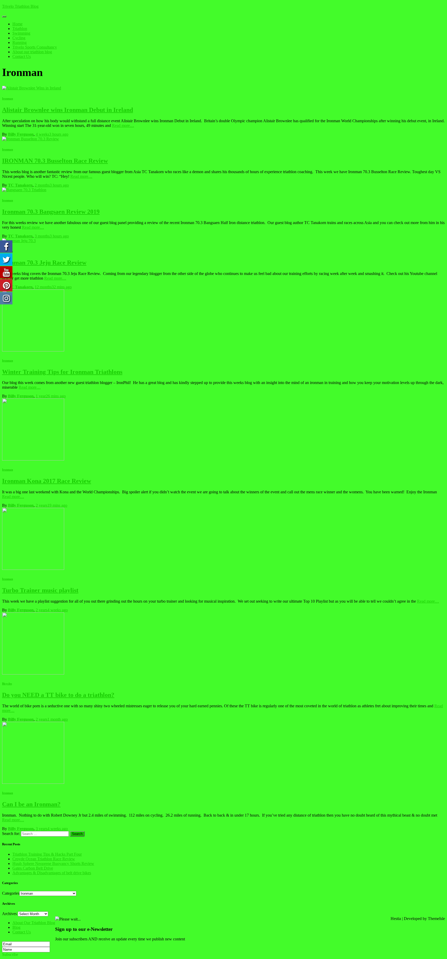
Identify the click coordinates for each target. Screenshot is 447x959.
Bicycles (7, 683)
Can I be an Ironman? (31, 804)
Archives (9, 913)
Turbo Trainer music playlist (40, 590)
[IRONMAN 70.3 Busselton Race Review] (30, 139)
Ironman (7, 98)
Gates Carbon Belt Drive (32, 868)
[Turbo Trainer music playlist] (33, 568)
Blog (16, 927)
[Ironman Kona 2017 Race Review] (33, 459)
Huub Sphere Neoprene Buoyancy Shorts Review (53, 863)
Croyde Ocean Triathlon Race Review (43, 859)
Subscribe (10, 954)
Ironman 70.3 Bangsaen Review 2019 (51, 211)
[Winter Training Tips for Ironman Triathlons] (33, 350)
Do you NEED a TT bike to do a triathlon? (58, 695)
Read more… (123, 125)
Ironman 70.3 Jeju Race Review (44, 262)
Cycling (18, 38)
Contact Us (21, 56)
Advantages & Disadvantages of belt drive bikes (51, 873)
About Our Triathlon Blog (33, 922)
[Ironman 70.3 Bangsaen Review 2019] (24, 190)
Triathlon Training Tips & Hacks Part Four (47, 854)
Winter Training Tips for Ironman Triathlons (62, 372)
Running (19, 42)
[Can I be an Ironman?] (33, 782)
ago (52, 134)
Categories (10, 893)
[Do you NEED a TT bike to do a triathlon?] (33, 673)
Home (17, 24)
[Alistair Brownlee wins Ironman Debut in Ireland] (31, 88)
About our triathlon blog (32, 52)
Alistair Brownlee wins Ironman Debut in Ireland (67, 109)
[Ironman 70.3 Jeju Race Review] (19, 241)
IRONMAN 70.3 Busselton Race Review (55, 160)
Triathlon (19, 28)
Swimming (21, 33)
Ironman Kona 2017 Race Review (46, 481)
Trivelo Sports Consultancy (34, 47)
